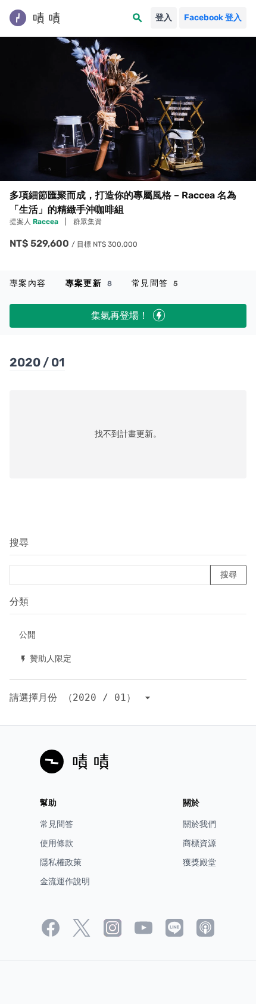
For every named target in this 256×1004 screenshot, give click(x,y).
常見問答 (155, 283)
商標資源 (199, 843)
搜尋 (19, 542)
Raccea (46, 221)
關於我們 (199, 824)
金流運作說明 (65, 881)
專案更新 (89, 283)
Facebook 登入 (213, 18)
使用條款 (56, 843)
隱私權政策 (61, 862)
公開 (27, 634)
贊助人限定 (45, 658)
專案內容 (28, 283)
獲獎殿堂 (199, 862)
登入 (163, 18)
